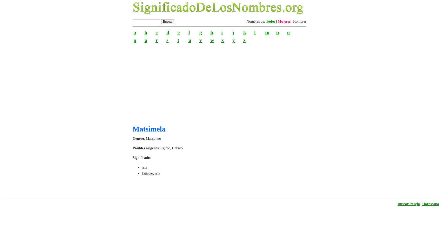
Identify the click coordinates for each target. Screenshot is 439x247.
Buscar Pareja (409, 204)
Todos (270, 21)
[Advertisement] (219, 82)
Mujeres (284, 21)
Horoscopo (430, 204)
